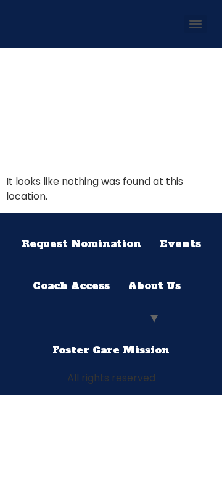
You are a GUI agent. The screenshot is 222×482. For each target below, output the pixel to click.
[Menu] (195, 24)
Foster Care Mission (111, 350)
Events (180, 243)
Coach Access (71, 285)
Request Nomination (81, 243)
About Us (154, 285)
